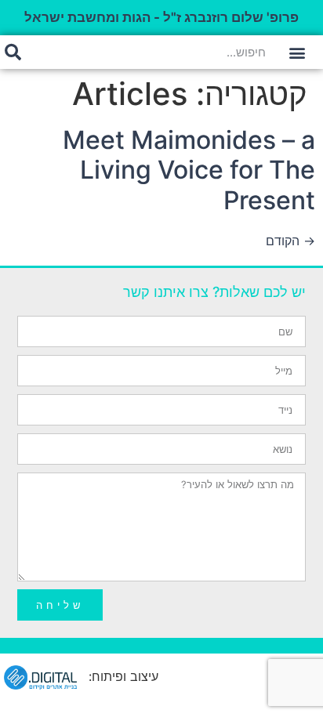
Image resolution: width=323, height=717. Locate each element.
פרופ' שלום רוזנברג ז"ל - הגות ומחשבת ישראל (161, 17)
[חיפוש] (13, 52)
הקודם (290, 240)
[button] (297, 52)
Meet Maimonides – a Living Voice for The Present (189, 170)
